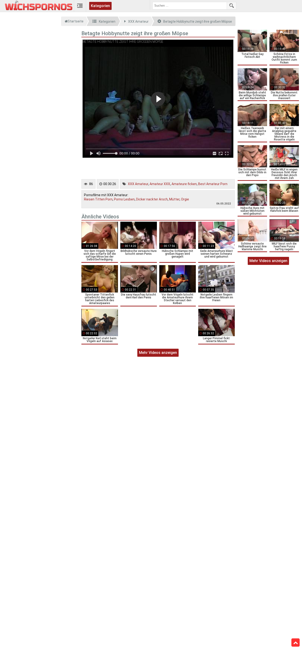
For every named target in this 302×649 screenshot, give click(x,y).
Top (295, 642)
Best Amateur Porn (212, 184)
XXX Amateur (138, 184)
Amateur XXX (160, 184)
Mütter (174, 199)
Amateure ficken (184, 184)
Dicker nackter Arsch (152, 199)
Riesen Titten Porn (98, 199)
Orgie (185, 199)
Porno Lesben (124, 199)
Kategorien (100, 6)
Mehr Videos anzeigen (158, 352)
